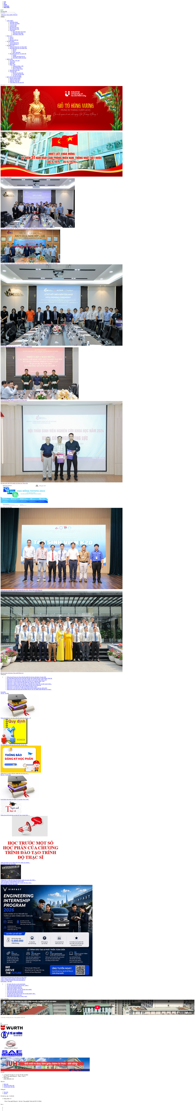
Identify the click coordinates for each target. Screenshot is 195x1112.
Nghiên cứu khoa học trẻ (19, 56)
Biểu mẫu (12, 63)
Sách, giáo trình (16, 52)
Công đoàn (12, 30)
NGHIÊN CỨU (10, 45)
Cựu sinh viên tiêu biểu (18, 74)
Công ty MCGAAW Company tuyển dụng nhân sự (13, 978)
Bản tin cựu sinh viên (18, 73)
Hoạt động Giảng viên (18, 34)
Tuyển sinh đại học (14, 42)
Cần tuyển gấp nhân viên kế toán (15, 991)
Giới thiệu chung (14, 22)
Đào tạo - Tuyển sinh (6, 775)
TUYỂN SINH (10, 41)
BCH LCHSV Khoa (18, 68)
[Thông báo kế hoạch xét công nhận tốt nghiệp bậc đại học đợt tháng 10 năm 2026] (20, 716)
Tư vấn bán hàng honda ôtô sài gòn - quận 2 (18, 985)
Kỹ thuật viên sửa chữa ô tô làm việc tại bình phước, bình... (21, 993)
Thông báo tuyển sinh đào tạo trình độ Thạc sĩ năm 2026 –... (15, 815)
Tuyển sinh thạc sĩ (14, 44)
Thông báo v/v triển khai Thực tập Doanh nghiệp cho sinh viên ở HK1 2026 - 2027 (27, 679)
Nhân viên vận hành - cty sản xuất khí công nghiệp (19, 989)
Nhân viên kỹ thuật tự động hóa (15, 988)
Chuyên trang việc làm (9, 1087)
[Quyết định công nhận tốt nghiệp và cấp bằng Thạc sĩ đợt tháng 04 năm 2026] (20, 798)
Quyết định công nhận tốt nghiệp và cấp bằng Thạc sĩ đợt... (15, 799)
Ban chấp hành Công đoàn (19, 31)
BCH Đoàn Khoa (17, 67)
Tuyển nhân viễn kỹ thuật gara (14, 995)
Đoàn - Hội (12, 64)
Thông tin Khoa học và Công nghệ (18, 46)
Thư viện (6, 1092)
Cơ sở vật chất (13, 25)
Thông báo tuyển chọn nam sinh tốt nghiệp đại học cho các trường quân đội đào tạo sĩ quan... (29, 689)
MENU (2, 16)
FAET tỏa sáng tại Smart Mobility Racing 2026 (12, 881)
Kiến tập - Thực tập (14, 81)
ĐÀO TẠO (9, 36)
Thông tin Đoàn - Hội (18, 66)
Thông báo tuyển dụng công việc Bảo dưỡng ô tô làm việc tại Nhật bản (24, 685)
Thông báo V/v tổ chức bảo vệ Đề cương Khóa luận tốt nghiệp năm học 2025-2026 (27, 688)
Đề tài (14, 51)
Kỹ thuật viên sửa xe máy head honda (16, 984)
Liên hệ (5, 1093)
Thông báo (12, 62)
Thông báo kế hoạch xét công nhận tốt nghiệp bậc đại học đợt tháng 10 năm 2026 (26, 677)
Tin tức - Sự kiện (5, 693)
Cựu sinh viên (13, 71)
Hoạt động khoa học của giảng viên (18, 48)
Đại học (12, 38)
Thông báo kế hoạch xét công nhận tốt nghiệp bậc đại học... (15, 718)
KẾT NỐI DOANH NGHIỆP (14, 77)
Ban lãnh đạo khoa (14, 27)
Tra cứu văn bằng (17, 75)
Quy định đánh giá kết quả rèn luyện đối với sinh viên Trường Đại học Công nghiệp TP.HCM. (29, 678)
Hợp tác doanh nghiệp (15, 78)
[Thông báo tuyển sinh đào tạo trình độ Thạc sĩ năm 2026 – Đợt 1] (11, 813)
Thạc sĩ (11, 37)
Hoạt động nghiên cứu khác (19, 57)
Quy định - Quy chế (14, 60)
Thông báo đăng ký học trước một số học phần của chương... (15, 862)
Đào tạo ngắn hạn (14, 40)
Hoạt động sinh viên (15, 70)
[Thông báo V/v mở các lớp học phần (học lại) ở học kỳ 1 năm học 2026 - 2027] (21, 772)
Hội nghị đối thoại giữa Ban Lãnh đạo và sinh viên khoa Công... (16, 882)
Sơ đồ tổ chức (13, 26)
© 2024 (2, 1101)
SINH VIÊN (10, 59)
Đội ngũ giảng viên (14, 29)
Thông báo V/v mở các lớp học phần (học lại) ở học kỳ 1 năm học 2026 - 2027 (26, 681)
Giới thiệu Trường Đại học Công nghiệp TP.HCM (13, 1017)
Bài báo (15, 49)
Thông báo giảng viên (9, 1085)
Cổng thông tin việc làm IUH (17, 82)
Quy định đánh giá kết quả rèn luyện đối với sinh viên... (14, 745)
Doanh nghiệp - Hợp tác (6, 884)
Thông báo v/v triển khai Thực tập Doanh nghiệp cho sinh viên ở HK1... (18, 880)
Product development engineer (14, 986)
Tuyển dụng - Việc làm (6, 981)
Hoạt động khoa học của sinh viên (18, 53)
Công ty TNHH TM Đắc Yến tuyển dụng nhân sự (13, 980)
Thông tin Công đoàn (18, 33)
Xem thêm (3, 692)
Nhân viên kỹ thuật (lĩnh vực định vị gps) (17, 996)
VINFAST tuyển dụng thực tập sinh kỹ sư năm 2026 (13, 977)
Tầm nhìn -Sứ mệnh (14, 23)
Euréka (14, 55)
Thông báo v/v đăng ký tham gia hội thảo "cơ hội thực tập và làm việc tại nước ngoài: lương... (29, 684)
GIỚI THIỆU (10, 20)
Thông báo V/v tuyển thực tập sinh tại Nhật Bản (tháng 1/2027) (22, 686)
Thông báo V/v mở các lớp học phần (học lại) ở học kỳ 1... (15, 773)
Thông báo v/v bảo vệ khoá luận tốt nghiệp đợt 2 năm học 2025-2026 (23, 682)
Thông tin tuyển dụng (15, 79)
